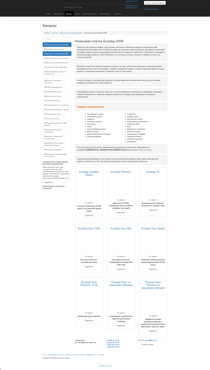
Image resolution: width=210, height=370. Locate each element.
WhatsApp (146, 340)
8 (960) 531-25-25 (113, 345)
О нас (48, 14)
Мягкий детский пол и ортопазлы (57, 105)
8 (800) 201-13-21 (131, 1)
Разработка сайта (105, 366)
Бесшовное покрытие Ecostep (56, 67)
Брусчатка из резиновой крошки (57, 62)
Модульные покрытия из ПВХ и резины (56, 124)
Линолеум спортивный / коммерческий (53, 137)
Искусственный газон (53, 114)
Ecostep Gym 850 (121, 228)
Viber (139, 340)
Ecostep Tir (153, 172)
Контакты (117, 14)
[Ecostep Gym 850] (121, 242)
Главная (47, 33)
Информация (58, 14)
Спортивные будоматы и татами (57, 109)
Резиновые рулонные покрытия (57, 58)
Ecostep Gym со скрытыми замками (121, 283)
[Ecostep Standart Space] (89, 189)
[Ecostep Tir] (153, 186)
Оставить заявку (147, 344)
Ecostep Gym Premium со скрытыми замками (153, 285)
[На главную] (42, 3)
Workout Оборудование (54, 87)
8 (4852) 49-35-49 (131, 5)
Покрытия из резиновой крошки (71, 33)
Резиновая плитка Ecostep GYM (57, 53)
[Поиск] (44, 39)
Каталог (69, 14)
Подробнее (48, 182)
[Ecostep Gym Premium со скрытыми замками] (153, 302)
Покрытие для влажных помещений (53, 130)
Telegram (154, 340)
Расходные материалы (54, 149)
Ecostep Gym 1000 (89, 228)
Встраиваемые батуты (53, 91)
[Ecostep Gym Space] (153, 242)
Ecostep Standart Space (89, 173)
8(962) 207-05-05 (131, 8)
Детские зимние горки (53, 96)
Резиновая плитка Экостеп (55, 49)
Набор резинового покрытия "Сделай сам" (55, 72)
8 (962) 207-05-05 (113, 342)
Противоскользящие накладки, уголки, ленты (55, 155)
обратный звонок (145, 149)
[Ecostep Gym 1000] (89, 242)
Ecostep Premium (121, 172)
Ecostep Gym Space (153, 228)
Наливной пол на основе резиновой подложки (53, 144)
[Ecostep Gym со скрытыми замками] (121, 299)
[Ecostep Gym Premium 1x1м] (89, 299)
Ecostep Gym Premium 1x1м (89, 283)
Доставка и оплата (89, 14)
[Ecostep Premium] (121, 186)
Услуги (77, 14)
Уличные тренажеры (53, 100)
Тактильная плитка (52, 118)
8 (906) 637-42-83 (113, 347)
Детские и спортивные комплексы (52, 81)
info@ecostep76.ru (151, 9)
